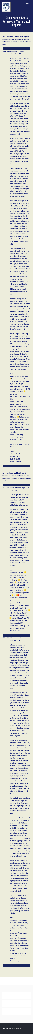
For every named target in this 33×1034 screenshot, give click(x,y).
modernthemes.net (16, 1028)
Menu (28, 4)
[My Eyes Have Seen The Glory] (6, 11)
